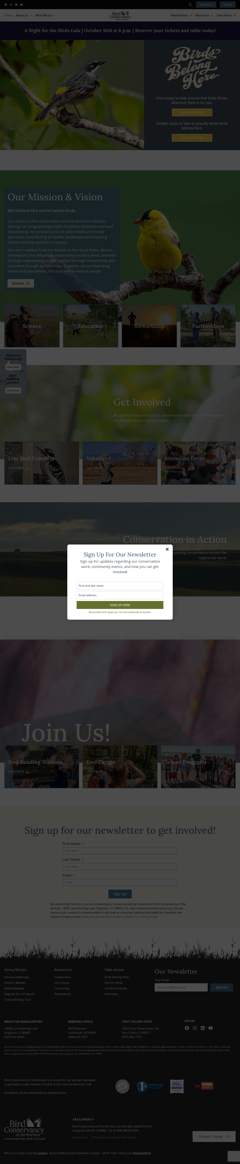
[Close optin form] (168, 550)
